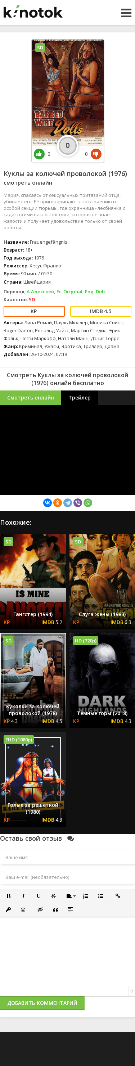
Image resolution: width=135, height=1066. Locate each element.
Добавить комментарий (42, 1002)
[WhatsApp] (88, 502)
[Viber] (77, 502)
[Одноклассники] (57, 502)
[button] (8, 896)
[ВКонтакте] (47, 502)
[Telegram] (67, 502)
